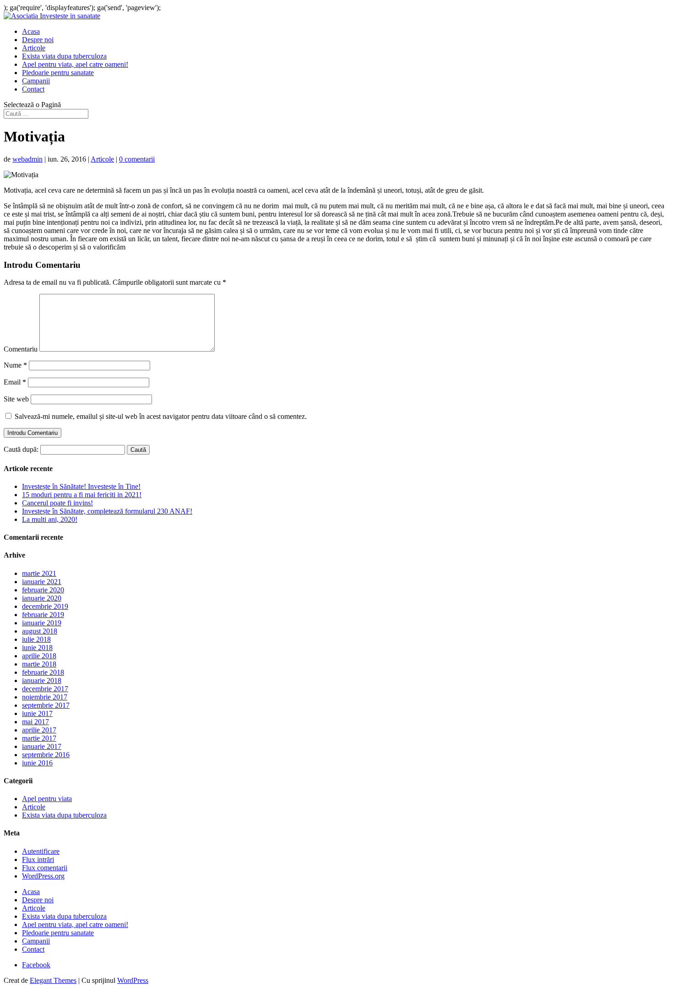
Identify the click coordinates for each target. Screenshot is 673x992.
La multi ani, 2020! (49, 519)
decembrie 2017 (45, 689)
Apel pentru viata (47, 798)
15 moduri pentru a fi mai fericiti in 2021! (81, 495)
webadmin (27, 159)
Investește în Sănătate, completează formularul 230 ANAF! (107, 511)
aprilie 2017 (39, 730)
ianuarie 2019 (41, 623)
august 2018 (39, 631)
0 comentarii (137, 159)
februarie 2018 (43, 672)
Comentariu (21, 349)
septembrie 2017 (46, 705)
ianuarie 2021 (41, 581)
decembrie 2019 (45, 606)
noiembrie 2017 (44, 697)
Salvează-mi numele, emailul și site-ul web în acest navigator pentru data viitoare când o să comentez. (161, 416)
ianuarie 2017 (41, 746)
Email (15, 382)
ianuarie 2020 (41, 598)
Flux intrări (38, 859)
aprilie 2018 (39, 656)
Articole (33, 48)
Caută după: (21, 449)
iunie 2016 (37, 763)
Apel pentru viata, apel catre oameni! (75, 64)
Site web (16, 399)
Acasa (31, 31)
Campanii (36, 81)
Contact (33, 89)
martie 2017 (39, 738)
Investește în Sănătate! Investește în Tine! (81, 486)
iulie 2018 (36, 639)
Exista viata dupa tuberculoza (64, 56)
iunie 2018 (37, 647)
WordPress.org (43, 876)
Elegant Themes (53, 980)
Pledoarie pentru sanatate (58, 72)
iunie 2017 (37, 713)
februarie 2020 (43, 590)
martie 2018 (39, 664)
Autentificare (41, 851)
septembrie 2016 (46, 755)
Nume (15, 365)
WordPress (132, 980)
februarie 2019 (43, 614)
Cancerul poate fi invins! (57, 503)
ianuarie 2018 (41, 680)
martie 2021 (39, 573)
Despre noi (38, 39)
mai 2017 (35, 722)
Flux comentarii (44, 868)
